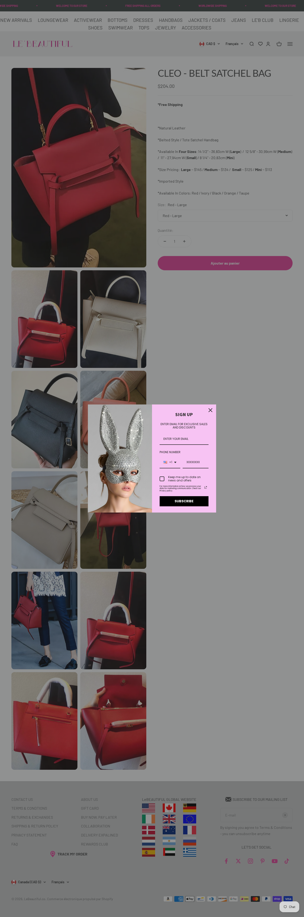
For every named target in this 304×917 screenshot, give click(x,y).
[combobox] (170, 462)
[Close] (210, 410)
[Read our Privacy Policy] (206, 487)
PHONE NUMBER (170, 452)
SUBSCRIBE (184, 501)
